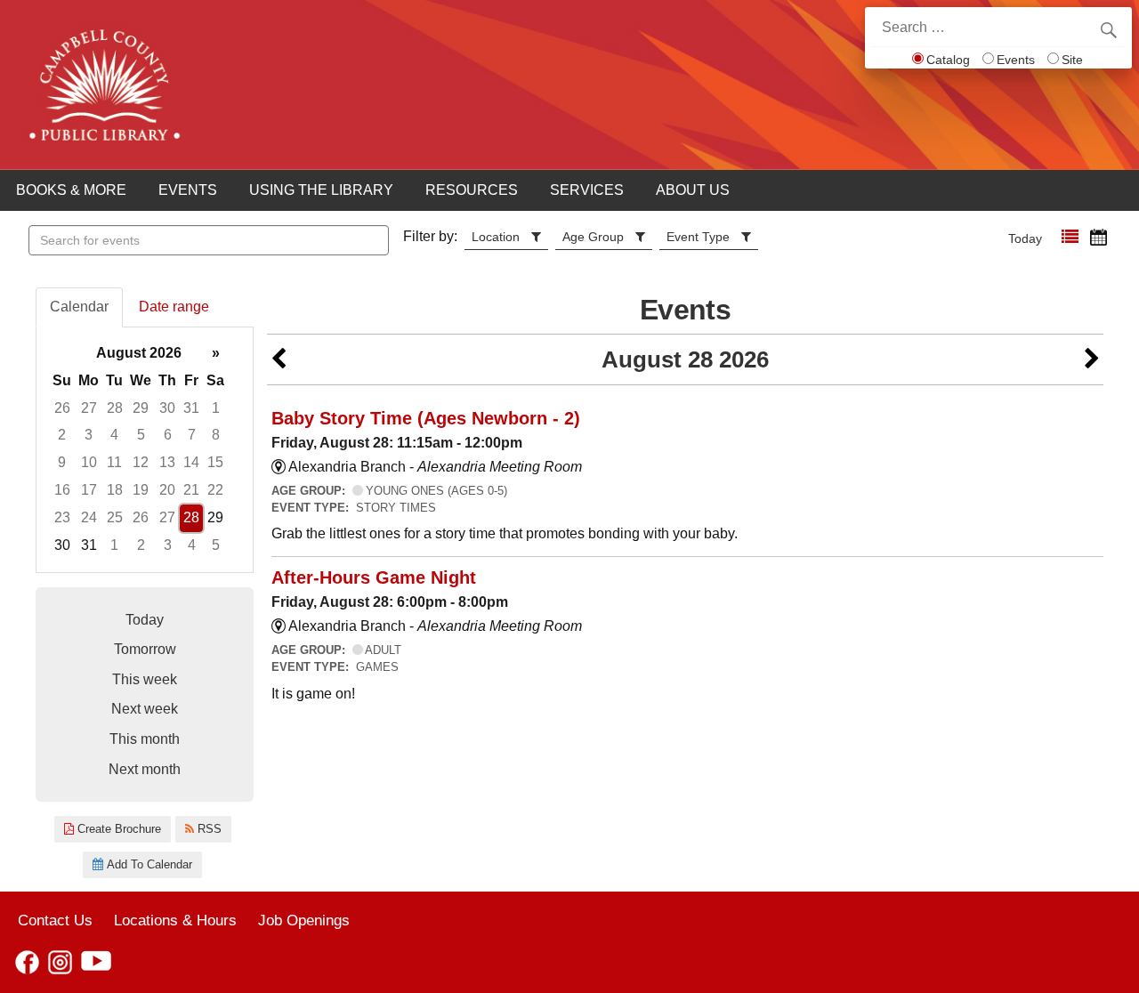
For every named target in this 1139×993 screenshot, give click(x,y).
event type (698, 237)
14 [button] (191, 462)
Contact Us (55, 920)
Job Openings (304, 920)
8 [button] (216, 434)
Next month (145, 769)
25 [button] (115, 517)
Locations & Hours (175, 920)
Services (587, 190)
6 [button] (168, 434)
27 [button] (89, 408)
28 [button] (115, 408)
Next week (144, 708)
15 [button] (215, 462)
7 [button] (192, 434)
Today (1025, 238)
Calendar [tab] (79, 306)
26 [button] (62, 408)
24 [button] (89, 517)
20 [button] (167, 489)
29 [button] (141, 408)
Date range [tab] (174, 306)
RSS (208, 829)
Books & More (71, 190)
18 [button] (115, 489)
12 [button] (141, 462)
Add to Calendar (147, 864)
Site (1072, 59)
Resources (471, 190)
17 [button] (89, 489)
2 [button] (62, 434)
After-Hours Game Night (373, 577)
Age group (593, 237)
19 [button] (141, 489)
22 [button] (215, 489)
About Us (693, 190)
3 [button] (89, 434)
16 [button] (62, 489)
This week (144, 679)
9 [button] (62, 462)
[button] (1070, 237)
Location (496, 237)
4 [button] (114, 434)
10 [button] (89, 462)
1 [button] (216, 408)
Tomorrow (145, 649)
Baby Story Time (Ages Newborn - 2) (425, 418)
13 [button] (167, 462)
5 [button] (141, 434)
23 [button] (62, 517)
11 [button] (114, 462)
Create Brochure (117, 829)
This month (144, 739)
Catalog (948, 59)
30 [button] (167, 408)
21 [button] (191, 489)
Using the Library (321, 190)
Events (1016, 59)
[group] (144, 449)
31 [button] (191, 408)
